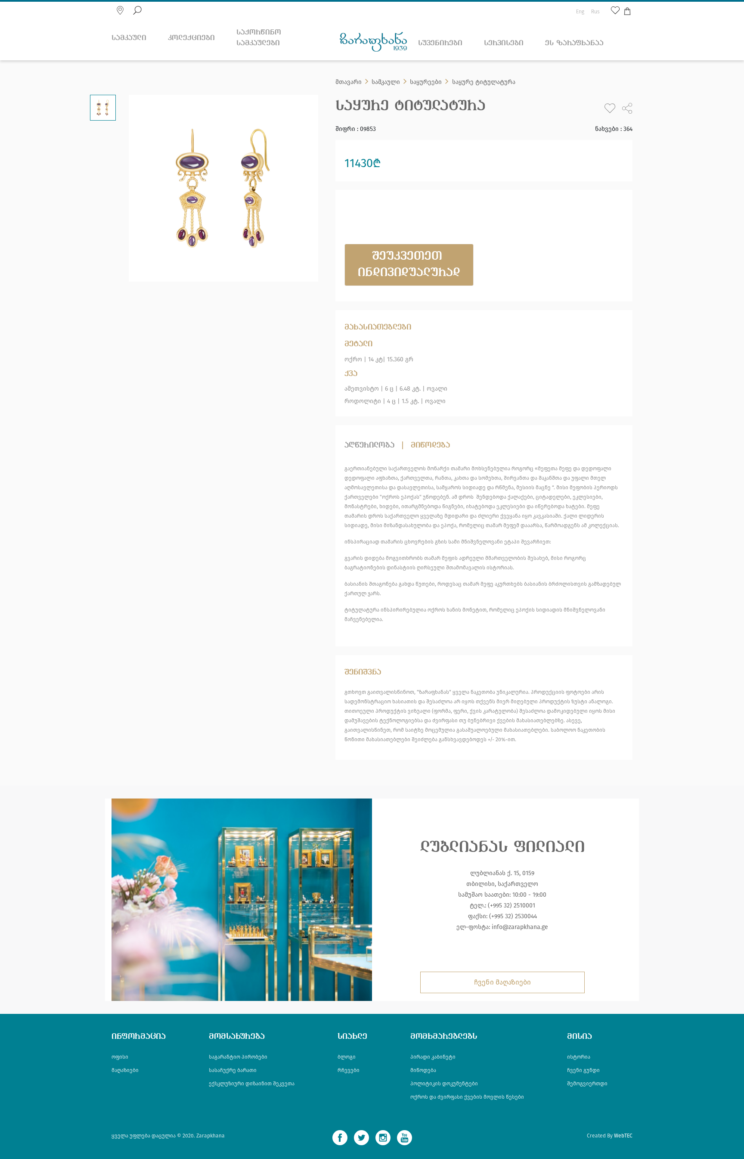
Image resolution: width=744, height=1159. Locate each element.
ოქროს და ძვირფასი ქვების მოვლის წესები (467, 1097)
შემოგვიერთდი (587, 1084)
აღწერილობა (369, 445)
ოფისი (120, 1057)
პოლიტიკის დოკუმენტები (444, 1084)
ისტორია (578, 1057)
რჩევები (349, 1070)
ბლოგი (347, 1057)
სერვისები (504, 43)
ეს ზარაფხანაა (574, 43)
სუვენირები (440, 43)
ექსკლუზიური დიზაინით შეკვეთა (251, 1084)
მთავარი (348, 82)
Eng (580, 12)
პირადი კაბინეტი (433, 1057)
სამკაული (129, 38)
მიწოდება (430, 445)
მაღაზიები (125, 1070)
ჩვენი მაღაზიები (502, 982)
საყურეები (426, 82)
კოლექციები (191, 38)
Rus (595, 12)
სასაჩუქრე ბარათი (233, 1070)
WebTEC (623, 1136)
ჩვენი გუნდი (583, 1070)
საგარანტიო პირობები (238, 1057)
